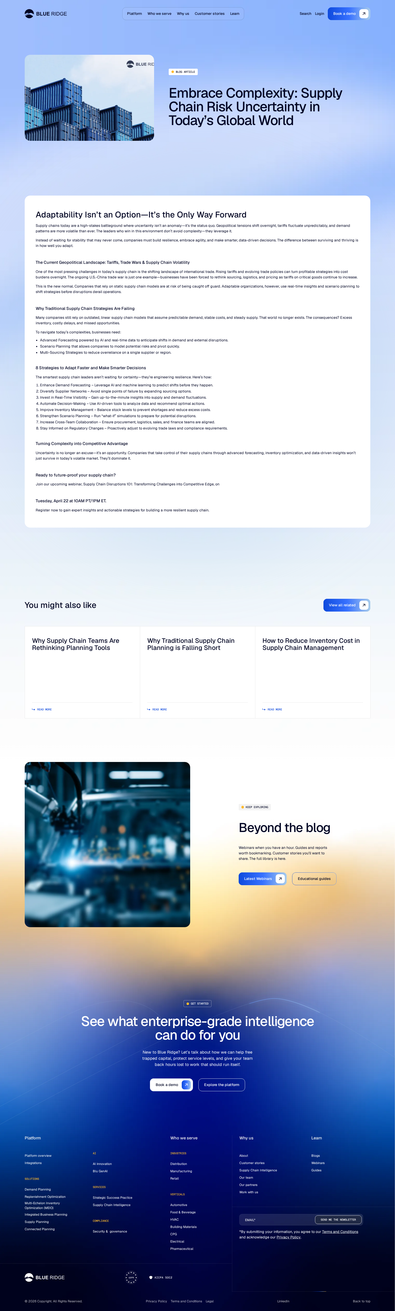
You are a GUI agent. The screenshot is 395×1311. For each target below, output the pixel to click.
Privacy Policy (289, 1237)
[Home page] (46, 13)
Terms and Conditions (340, 1231)
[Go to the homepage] (44, 1277)
